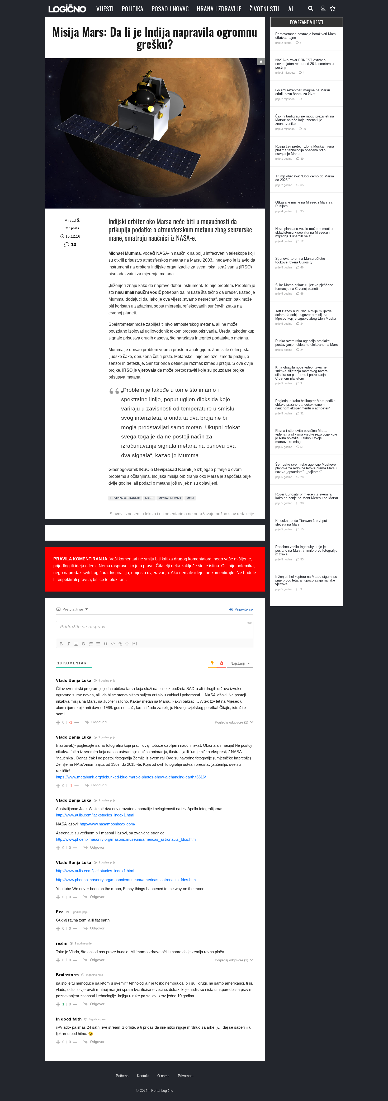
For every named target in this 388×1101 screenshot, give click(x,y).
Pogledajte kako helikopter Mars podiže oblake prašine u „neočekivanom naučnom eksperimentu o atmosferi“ (305, 404)
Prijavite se (243, 609)
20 (304, 128)
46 (302, 267)
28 (302, 477)
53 (302, 559)
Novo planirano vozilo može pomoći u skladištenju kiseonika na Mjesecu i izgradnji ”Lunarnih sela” (304, 232)
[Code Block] (113, 644)
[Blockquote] (105, 644)
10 (73, 244)
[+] (135, 643)
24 (302, 349)
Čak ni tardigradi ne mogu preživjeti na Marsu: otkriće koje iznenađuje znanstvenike (304, 120)
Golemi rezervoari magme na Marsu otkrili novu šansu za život (302, 92)
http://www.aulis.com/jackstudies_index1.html (95, 815)
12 (302, 241)
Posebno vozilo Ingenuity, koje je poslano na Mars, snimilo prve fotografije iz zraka (306, 550)
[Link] (120, 644)
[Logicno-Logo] (67, 8)
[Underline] (76, 644)
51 (302, 446)
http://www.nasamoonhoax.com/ (107, 824)
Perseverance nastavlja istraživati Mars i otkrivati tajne (306, 36)
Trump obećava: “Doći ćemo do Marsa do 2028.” (304, 178)
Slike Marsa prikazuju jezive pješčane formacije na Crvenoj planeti (304, 287)
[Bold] (61, 644)
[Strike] (83, 644)
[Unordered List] (98, 644)
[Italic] (68, 644)
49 (302, 158)
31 (302, 413)
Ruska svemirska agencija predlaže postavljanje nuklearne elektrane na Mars (306, 343)
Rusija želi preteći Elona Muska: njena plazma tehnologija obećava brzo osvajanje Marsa (304, 150)
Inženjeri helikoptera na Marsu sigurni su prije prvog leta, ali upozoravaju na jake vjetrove (306, 580)
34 (302, 323)
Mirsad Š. (72, 220)
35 (302, 211)
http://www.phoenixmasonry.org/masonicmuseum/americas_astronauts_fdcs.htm (126, 839)
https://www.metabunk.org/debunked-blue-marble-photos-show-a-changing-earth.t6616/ (131, 777)
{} (127, 643)
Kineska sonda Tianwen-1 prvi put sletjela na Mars (301, 522)
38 (302, 503)
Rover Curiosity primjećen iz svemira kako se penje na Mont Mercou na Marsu (306, 496)
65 (302, 185)
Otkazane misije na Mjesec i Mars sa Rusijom (303, 204)
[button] (310, 8)
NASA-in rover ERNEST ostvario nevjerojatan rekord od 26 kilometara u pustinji (304, 63)
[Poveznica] (323, 8)
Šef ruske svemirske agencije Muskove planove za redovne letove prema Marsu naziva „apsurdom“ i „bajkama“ (306, 468)
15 (302, 529)
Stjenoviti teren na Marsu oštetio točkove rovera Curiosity (300, 260)
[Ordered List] (90, 644)
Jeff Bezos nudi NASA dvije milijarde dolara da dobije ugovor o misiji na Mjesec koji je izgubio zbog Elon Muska (305, 314)
